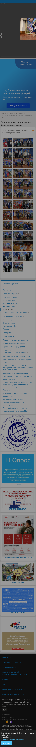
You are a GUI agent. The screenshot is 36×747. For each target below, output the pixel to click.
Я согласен (6, 743)
